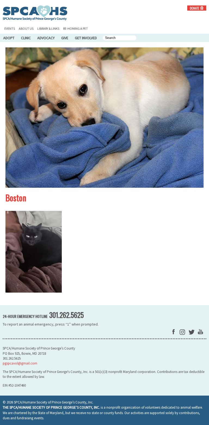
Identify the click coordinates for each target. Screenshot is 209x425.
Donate (196, 8)
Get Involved (86, 37)
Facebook (173, 331)
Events (9, 28)
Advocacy (46, 37)
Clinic (26, 37)
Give (64, 37)
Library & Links (48, 28)
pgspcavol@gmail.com (20, 363)
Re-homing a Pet (75, 28)
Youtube (200, 331)
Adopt (8, 37)
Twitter (192, 332)
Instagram (182, 332)
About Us (26, 28)
